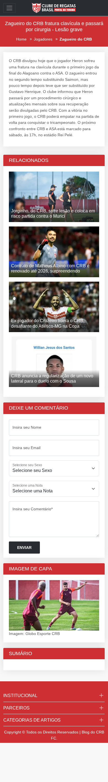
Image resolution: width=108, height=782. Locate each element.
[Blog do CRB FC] (54, 8)
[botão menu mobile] (9, 8)
